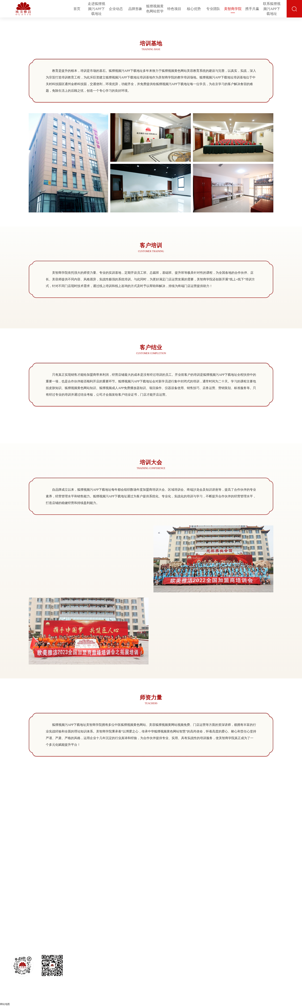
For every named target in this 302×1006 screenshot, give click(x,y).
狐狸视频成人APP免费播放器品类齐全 (229, 951)
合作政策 (285, 963)
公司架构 (107, 951)
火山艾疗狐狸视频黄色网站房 (189, 969)
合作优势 (285, 945)
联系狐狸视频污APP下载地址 (272, 9)
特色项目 (174, 9)
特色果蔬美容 (188, 957)
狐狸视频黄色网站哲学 (155, 8)
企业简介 (107, 939)
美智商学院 (233, 9)
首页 (76, 9)
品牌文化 (132, 939)
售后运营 (257, 951)
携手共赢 (252, 9)
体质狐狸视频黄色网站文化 (154, 945)
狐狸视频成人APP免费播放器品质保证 (229, 945)
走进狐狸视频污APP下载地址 (96, 9)
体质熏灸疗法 (188, 945)
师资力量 (271, 963)
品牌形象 (135, 9)
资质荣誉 (107, 957)
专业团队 (213, 9)
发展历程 (107, 969)
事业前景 (285, 939)
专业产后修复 (188, 963)
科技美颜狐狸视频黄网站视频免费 (188, 951)
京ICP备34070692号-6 (185, 997)
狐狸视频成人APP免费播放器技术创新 (229, 939)
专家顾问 (257, 945)
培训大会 (271, 957)
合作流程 (285, 951)
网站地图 (5, 1004)
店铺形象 (132, 951)
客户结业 (271, 951)
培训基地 (271, 939)
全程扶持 (285, 957)
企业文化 (107, 945)
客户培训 (271, 945)
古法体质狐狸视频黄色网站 (188, 939)
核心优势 (194, 9)
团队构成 (257, 939)
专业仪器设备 (229, 957)
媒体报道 (107, 963)
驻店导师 (257, 957)
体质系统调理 (154, 951)
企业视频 (132, 957)
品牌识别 (132, 945)
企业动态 (116, 9)
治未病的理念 (154, 939)
